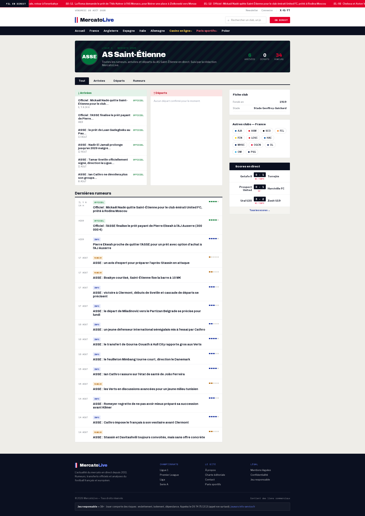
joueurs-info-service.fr (243, 506)
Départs (119, 80)
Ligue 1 (164, 470)
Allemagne (158, 30)
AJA (240, 130)
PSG (253, 151)
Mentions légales (261, 470)
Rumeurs (139, 80)
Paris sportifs (206, 30)
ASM (253, 130)
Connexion (267, 10)
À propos (210, 470)
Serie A (164, 484)
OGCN (257, 144)
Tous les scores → (259, 210)
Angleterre (111, 30)
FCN (240, 137)
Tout (82, 80)
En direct (281, 20)
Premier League (169, 474)
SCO (268, 130)
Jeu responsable (260, 479)
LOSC (254, 137)
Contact (210, 479)
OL (271, 144)
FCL (282, 130)
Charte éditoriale (215, 474)
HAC (269, 137)
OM (240, 151)
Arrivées (99, 80)
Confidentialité (259, 474)
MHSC (241, 144)
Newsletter (252, 10)
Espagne (129, 30)
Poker (226, 30)
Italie (142, 30)
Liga (162, 479)
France (94, 30)
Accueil (80, 30)
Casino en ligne (180, 30)
